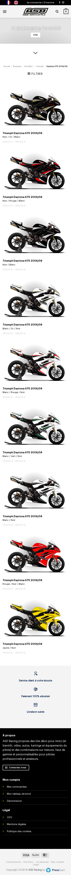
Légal (36, 865)
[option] (17, 3)
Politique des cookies (19, 831)
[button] (40, 2)
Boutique (17, 66)
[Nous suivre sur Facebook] (60, 2)
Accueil (6, 66)
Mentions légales (16, 824)
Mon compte (57, 862)
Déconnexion (14, 801)
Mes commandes (17, 787)
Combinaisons (13, 862)
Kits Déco (28, 66)
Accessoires (42, 862)
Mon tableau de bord (19, 794)
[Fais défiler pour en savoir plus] (35, 53)
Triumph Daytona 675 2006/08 (22, 133)
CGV (9, 817)
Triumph (40, 66)
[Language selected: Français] (14, 2)
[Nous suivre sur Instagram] (63, 2)
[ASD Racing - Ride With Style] (35, 11)
